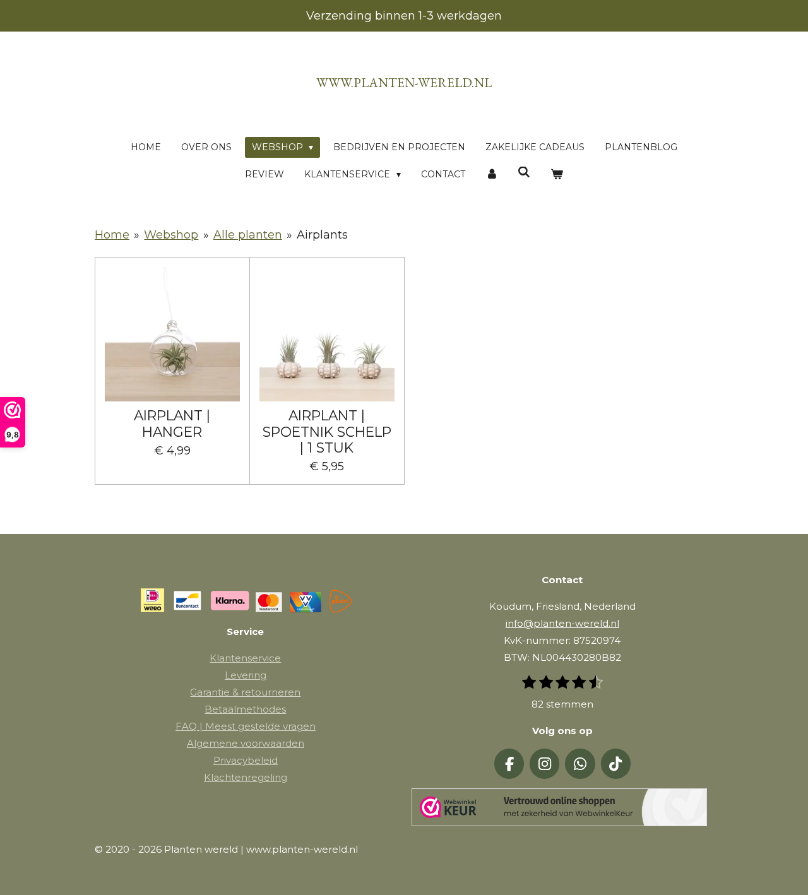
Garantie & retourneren (245, 692)
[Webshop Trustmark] (559, 809)
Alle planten (247, 235)
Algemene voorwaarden (245, 743)
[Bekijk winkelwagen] (557, 174)
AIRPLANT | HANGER (172, 423)
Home (112, 235)
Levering (245, 675)
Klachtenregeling (245, 777)
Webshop (171, 235)
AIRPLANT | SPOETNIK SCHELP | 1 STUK (327, 431)
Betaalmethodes (245, 709)
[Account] (491, 174)
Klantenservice (245, 658)
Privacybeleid (245, 760)
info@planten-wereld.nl (562, 623)
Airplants (322, 235)
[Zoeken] (524, 172)
